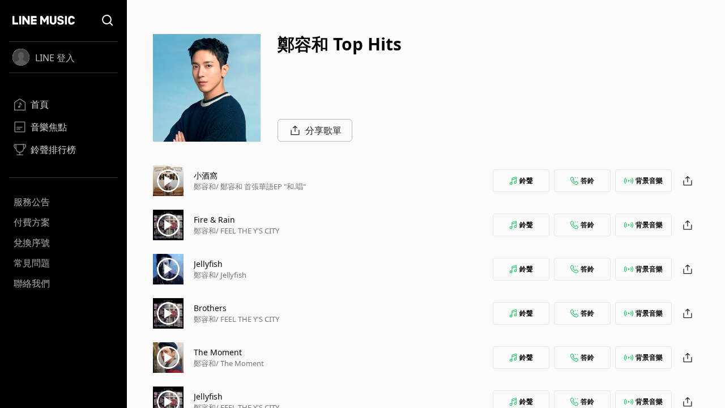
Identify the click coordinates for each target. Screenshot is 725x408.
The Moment (218, 352)
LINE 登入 (55, 58)
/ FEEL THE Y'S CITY (247, 231)
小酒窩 (206, 175)
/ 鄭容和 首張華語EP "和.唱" (261, 186)
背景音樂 (649, 180)
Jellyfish (208, 263)
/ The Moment (240, 363)
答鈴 (587, 180)
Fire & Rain (214, 219)
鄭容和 (205, 186)
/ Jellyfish (231, 275)
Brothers (210, 308)
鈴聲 (526, 180)
